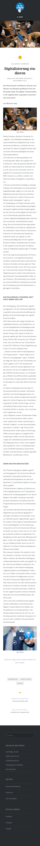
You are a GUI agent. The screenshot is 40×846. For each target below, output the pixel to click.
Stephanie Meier (22, 78)
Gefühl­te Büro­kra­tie (12, 761)
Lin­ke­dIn (8, 829)
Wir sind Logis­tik (11, 798)
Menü (21, 17)
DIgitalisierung (12, 679)
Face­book (9, 816)
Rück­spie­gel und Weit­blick (14, 765)
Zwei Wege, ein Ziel (12, 752)
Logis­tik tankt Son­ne (12, 756)
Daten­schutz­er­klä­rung (13, 786)
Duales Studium (26, 679)
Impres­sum (9, 792)
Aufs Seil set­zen (11, 769)
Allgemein (15, 64)
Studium (20, 683)
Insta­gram (9, 823)
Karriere (25, 64)
